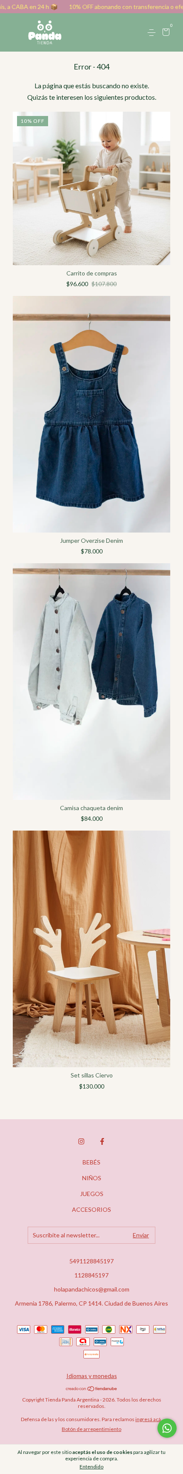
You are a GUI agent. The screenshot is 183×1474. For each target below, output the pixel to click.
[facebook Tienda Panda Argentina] (102, 1141)
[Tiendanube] (91, 1389)
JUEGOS (91, 1193)
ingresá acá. (148, 1419)
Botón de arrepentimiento (91, 1429)
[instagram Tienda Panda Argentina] (81, 1141)
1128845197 (91, 1275)
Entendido (91, 1466)
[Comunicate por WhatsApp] (167, 1428)
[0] (164, 33)
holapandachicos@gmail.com (91, 1289)
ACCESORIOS (91, 1209)
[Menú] (153, 33)
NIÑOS (91, 1178)
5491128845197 (91, 1261)
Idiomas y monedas (91, 1375)
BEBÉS (91, 1162)
